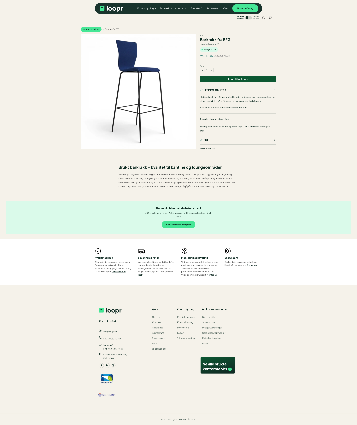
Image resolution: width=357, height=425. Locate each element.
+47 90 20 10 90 (112, 338)
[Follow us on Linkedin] (107, 365)
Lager (180, 332)
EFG (202, 35)
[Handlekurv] (270, 17)
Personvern (158, 338)
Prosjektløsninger (212, 327)
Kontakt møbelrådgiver (178, 224)
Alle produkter (92, 29)
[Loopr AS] (111, 8)
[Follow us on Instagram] (113, 365)
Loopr (191, 419)
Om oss (156, 316)
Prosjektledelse (186, 316)
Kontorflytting (185, 322)
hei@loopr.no (110, 331)
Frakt (140, 275)
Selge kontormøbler (213, 332)
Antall (203, 66)
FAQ (154, 343)
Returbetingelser (211, 338)
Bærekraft (158, 332)
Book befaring (245, 8)
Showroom (252, 265)
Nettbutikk (208, 316)
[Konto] (263, 17)
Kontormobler (119, 271)
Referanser (158, 327)
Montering (212, 275)
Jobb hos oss (159, 348)
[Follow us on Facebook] (101, 365)
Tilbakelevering (186, 338)
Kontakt (156, 322)
